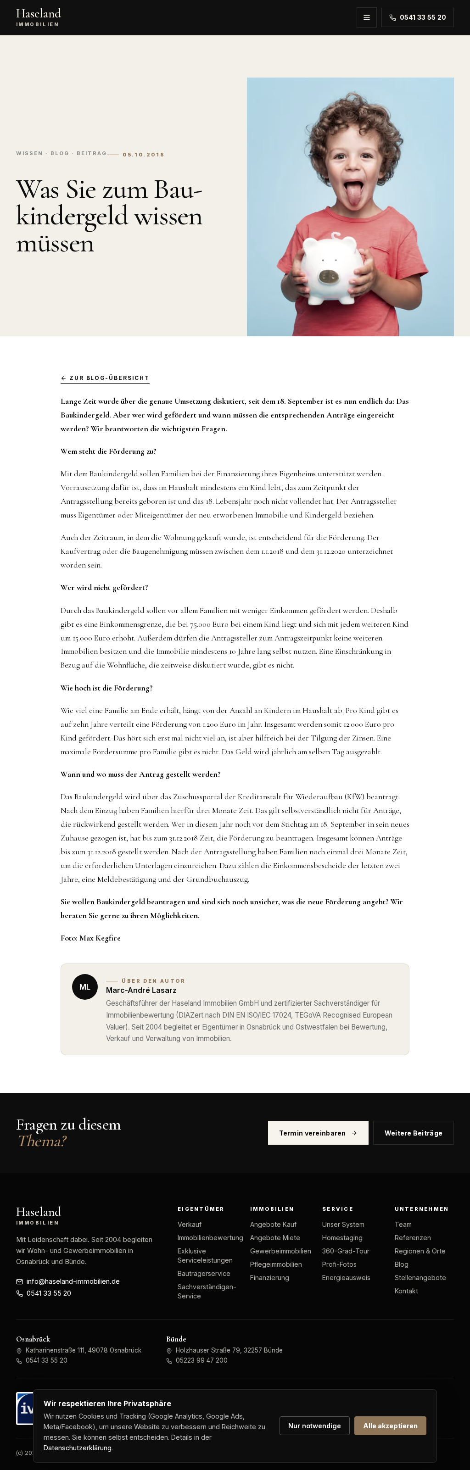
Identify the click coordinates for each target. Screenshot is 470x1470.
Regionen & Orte (420, 1251)
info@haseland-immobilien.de (73, 1281)
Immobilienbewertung (210, 1238)
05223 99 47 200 (202, 1360)
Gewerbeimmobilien (280, 1251)
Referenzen (413, 1238)
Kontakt (406, 1291)
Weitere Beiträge (414, 1133)
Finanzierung (269, 1277)
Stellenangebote (420, 1277)
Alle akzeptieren (390, 1426)
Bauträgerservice (204, 1273)
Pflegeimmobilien (276, 1264)
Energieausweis (346, 1277)
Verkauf (189, 1224)
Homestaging (342, 1238)
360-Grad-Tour (345, 1251)
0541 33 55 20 (423, 17)
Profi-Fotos (339, 1264)
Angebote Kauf (273, 1224)
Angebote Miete (275, 1238)
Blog (401, 1264)
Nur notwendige (314, 1426)
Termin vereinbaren (312, 1133)
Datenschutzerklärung (78, 1448)
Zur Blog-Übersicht (109, 378)
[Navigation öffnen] (367, 17)
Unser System (343, 1224)
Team (403, 1224)
